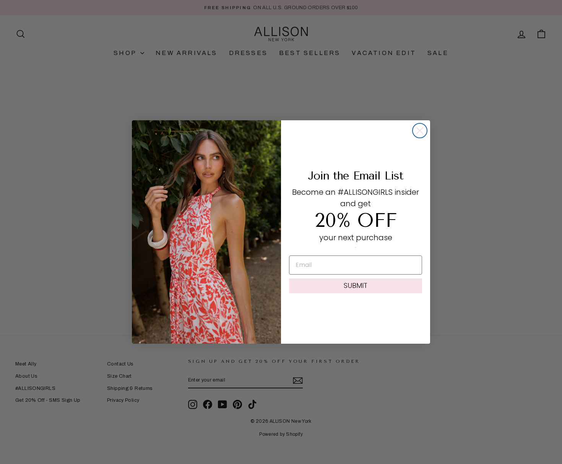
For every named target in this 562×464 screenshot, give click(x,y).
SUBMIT (355, 285)
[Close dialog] (420, 130)
